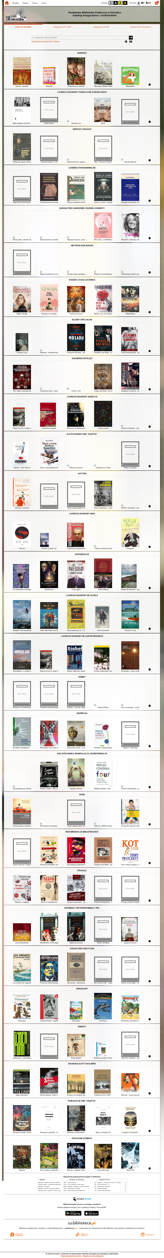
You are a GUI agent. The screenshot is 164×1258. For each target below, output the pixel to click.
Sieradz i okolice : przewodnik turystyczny (49, 1184)
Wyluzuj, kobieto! (102, 1188)
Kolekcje (56, 41)
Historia (25, 3)
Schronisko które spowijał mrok (76, 1190)
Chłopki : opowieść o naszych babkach (78, 1186)
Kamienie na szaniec (44, 1186)
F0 (139, 3)
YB (120, 3)
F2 (148, 3)
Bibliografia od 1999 (101, 27)
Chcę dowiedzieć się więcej (71, 1256)
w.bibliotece (70, 1228)
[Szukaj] (131, 38)
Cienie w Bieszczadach (104, 1190)
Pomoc (35, 3)
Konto (44, 3)
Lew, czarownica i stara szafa (76, 1184)
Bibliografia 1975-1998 (62, 27)
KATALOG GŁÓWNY (23, 27)
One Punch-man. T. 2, (104, 1184)
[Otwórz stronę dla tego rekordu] (22, 71)
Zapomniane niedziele (74, 1188)
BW (115, 3)
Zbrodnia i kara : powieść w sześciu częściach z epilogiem (54, 1190)
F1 (143, 3)
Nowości (15, 3)
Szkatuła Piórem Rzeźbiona (140, 27)
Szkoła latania (72, 1182)
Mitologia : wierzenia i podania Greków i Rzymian (51, 1182)
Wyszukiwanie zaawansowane (41, 41)
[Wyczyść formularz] (126, 41)
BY (125, 3)
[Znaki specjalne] (131, 41)
